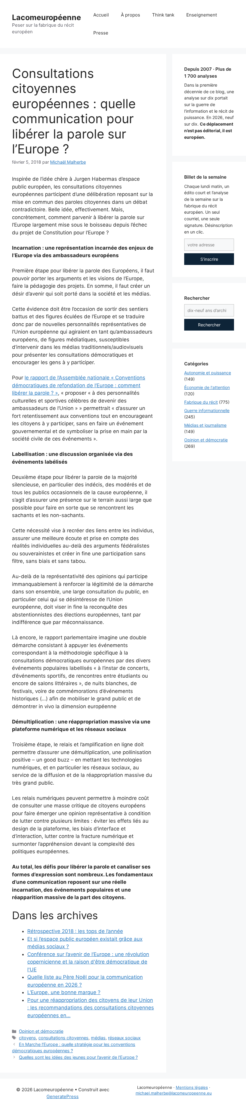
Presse (100, 33)
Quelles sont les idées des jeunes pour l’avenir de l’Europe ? (78, 1057)
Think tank (163, 15)
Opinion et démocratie (41, 1031)
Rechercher (209, 324)
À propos (130, 15)
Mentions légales (192, 1087)
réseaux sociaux (124, 1037)
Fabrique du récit (201, 402)
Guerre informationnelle (207, 410)
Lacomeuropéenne (46, 17)
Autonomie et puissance (207, 372)
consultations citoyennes (63, 1037)
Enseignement (201, 15)
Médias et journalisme (205, 425)
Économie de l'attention (207, 387)
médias (98, 1037)
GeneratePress (62, 1096)
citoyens (27, 1037)
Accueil (101, 15)
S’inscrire (209, 259)
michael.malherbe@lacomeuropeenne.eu (174, 1093)
